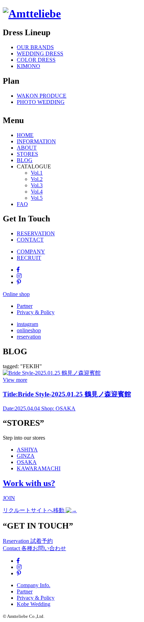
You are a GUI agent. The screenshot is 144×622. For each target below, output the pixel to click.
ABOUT (27, 148)
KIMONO (28, 66)
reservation (29, 337)
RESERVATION (36, 233)
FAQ (22, 204)
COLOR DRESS (36, 60)
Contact (34, 548)
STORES (27, 154)
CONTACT (30, 240)
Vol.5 (37, 198)
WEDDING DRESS (40, 53)
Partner (25, 306)
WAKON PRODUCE (41, 96)
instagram (27, 324)
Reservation (28, 541)
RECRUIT (29, 258)
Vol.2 (37, 179)
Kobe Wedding (33, 604)
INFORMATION (36, 141)
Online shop (16, 294)
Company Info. (33, 585)
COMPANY (31, 252)
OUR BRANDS (35, 47)
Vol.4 (37, 192)
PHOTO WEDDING (41, 102)
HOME (25, 135)
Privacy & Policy (36, 312)
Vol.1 (37, 173)
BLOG (25, 160)
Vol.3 (37, 185)
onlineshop (29, 330)
